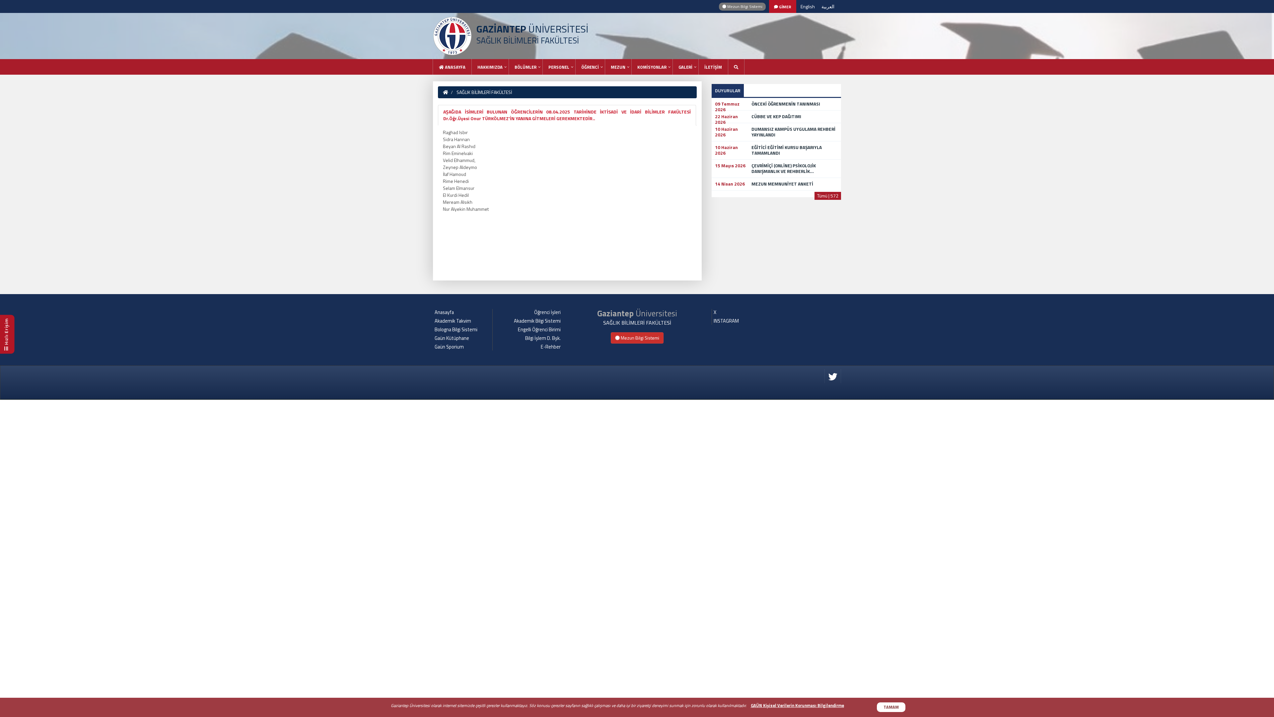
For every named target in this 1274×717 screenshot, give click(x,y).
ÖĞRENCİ (590, 67)
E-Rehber (551, 347)
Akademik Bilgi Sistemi (537, 321)
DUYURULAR (728, 90)
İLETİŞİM (713, 67)
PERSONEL (558, 67)
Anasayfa (454, 67)
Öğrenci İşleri (547, 312)
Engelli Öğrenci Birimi (539, 329)
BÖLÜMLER (525, 67)
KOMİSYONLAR (652, 67)
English (808, 6)
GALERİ (685, 67)
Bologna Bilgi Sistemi (456, 329)
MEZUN (618, 67)
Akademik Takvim (453, 321)
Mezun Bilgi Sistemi (744, 6)
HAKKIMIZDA (490, 67)
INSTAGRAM (726, 321)
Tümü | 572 (827, 195)
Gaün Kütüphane (452, 338)
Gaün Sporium (449, 347)
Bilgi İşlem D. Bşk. (543, 338)
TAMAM (891, 707)
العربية (827, 6)
